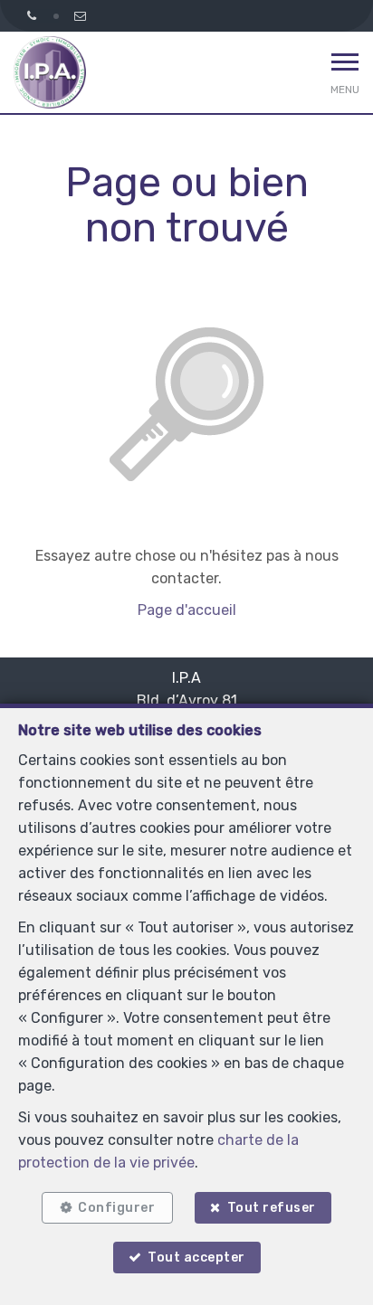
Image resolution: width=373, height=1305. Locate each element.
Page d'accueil (187, 610)
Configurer (116, 1207)
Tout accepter (196, 1257)
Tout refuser (271, 1207)
